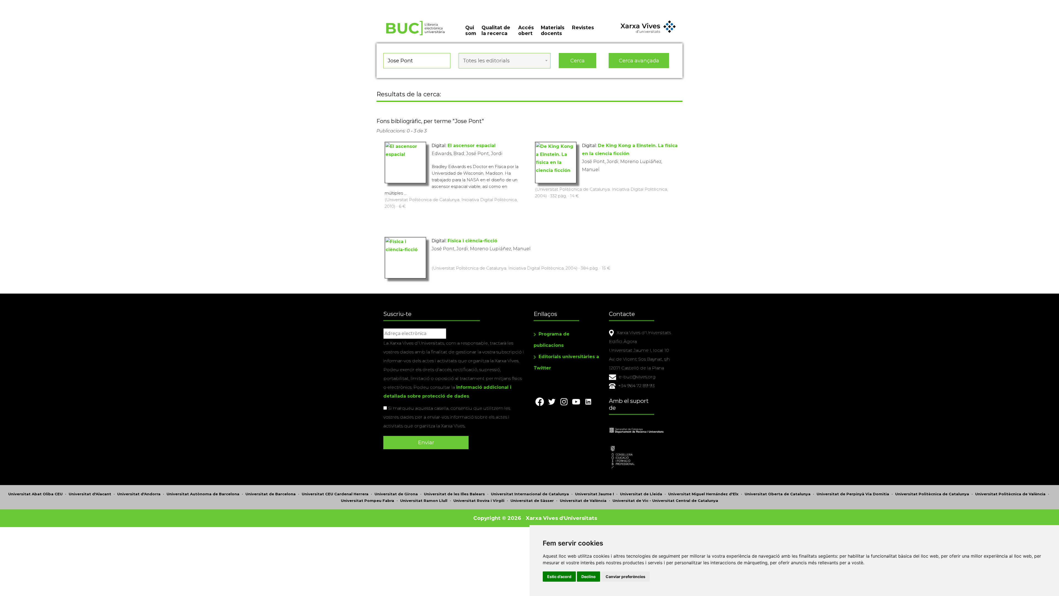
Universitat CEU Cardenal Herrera (335, 494)
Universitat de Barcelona (270, 494)
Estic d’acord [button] (559, 576)
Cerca (577, 60)
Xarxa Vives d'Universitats (561, 518)
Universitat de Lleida (641, 494)
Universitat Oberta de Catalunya (778, 494)
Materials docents (553, 30)
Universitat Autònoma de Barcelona (203, 494)
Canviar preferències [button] (625, 576)
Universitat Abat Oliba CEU (35, 494)
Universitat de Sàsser (532, 500)
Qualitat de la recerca (496, 30)
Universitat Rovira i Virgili (478, 500)
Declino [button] (588, 576)
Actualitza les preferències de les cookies (51, 3)
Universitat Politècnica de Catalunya (932, 494)
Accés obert (526, 30)
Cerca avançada (639, 60)
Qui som (470, 30)
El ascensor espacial (472, 145)
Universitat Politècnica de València (1010, 494)
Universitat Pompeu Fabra (367, 500)
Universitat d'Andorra (139, 494)
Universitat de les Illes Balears (454, 494)
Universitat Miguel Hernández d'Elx (703, 494)
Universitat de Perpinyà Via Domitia (853, 494)
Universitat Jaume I (594, 494)
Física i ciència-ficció (472, 240)
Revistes (583, 27)
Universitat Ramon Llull (423, 500)
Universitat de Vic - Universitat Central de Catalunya (665, 500)
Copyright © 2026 (497, 518)
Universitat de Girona (396, 494)
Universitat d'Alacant (90, 494)
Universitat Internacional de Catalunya (530, 494)
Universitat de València (583, 500)
